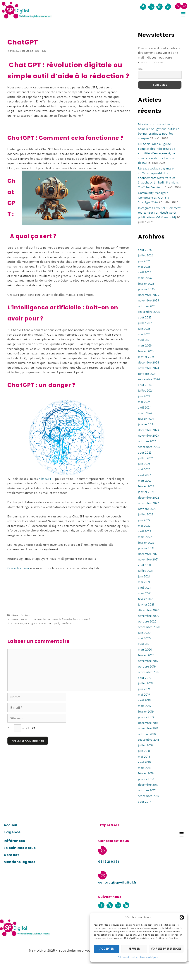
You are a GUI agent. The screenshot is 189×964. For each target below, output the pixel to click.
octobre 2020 (147, 621)
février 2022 (146, 542)
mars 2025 (145, 345)
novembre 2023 (148, 435)
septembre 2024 (149, 379)
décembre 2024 (148, 362)
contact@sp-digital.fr (117, 882)
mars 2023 (145, 480)
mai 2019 (144, 694)
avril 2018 (144, 762)
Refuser (134, 949)
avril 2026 (144, 272)
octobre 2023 (147, 441)
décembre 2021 (148, 554)
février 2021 (146, 599)
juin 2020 (144, 632)
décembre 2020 (148, 610)
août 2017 (144, 801)
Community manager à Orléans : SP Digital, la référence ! (43, 623)
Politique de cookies (128, 957)
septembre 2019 (148, 672)
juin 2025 (144, 328)
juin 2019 (144, 689)
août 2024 (145, 385)
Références (14, 840)
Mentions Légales (149, 957)
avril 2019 (144, 700)
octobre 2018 (147, 734)
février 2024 (146, 419)
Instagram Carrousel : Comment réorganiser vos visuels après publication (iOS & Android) (159, 213)
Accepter (106, 949)
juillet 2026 (145, 255)
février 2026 (146, 283)
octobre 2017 (147, 790)
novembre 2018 (148, 728)
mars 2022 (145, 537)
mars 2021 (144, 593)
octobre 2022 (147, 509)
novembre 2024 (148, 368)
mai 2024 (144, 402)
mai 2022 (144, 525)
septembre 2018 (148, 739)
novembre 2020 (148, 615)
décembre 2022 (148, 497)
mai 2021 (144, 582)
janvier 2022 (146, 548)
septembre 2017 (148, 796)
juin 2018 (144, 751)
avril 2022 (144, 531)
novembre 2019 (148, 661)
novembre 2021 (148, 559)
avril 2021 (144, 587)
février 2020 (146, 655)
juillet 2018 (145, 745)
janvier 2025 (146, 357)
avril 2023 (144, 475)
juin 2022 (144, 520)
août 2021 (144, 565)
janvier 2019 (146, 717)
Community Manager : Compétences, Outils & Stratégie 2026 (153, 197)
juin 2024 (144, 396)
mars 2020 (145, 649)
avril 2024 (144, 407)
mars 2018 (144, 768)
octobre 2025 (147, 306)
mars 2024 (145, 413)
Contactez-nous (18, 568)
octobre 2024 (147, 373)
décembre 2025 (148, 295)
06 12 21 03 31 (108, 862)
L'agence (12, 832)
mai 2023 (144, 469)
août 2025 (145, 317)
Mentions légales (19, 862)
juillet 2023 (145, 458)
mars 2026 (145, 278)
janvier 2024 (146, 424)
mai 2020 (144, 638)
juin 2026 (144, 261)
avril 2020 (145, 644)
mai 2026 (144, 266)
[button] (181, 917)
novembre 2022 (148, 503)
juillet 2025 (145, 323)
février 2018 (146, 773)
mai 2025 (144, 334)
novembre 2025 (148, 300)
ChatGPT (45, 479)
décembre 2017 (148, 784)
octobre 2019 (147, 666)
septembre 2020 (149, 627)
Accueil (10, 825)
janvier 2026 (146, 289)
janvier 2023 (146, 492)
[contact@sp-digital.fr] (184, 6)
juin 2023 (144, 464)
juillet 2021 (145, 570)
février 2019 (146, 711)
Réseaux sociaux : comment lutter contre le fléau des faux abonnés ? (50, 619)
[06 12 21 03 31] (178, 6)
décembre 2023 (148, 430)
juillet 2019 (145, 683)
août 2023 (145, 452)
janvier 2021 (146, 604)
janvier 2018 (146, 779)
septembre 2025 (149, 311)
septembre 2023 (149, 447)
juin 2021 (144, 576)
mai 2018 (144, 756)
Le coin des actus (20, 847)
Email (141, 69)
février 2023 (146, 486)
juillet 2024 (145, 390)
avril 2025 (144, 340)
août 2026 (145, 250)
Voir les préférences (166, 949)
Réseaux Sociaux (20, 615)
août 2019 (144, 678)
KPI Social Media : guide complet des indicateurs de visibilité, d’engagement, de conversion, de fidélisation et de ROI (158, 153)
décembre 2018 (148, 723)
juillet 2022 (145, 514)
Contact (11, 854)
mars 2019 (144, 706)
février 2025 (146, 351)
